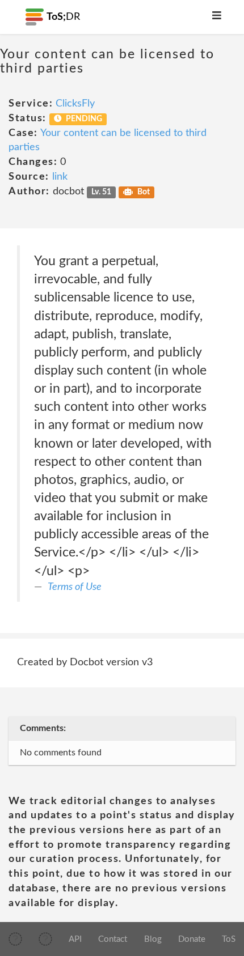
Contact (112, 939)
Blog (153, 939)
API (75, 939)
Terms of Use (75, 587)
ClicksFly (75, 104)
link (60, 177)
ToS (228, 939)
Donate (191, 939)
